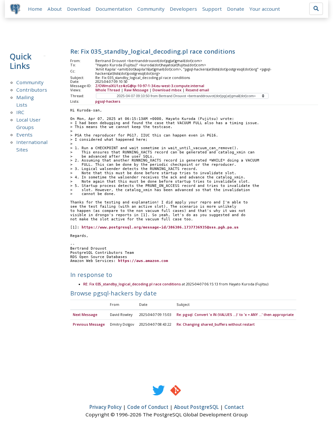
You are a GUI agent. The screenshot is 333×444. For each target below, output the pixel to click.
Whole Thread (107, 90)
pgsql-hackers (107, 101)
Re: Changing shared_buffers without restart (216, 324)
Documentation (114, 9)
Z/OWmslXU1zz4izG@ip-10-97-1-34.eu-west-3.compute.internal (149, 86)
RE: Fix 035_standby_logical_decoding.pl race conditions (132, 284)
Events (24, 134)
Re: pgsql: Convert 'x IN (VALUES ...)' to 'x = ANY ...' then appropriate (235, 314)
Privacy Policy (105, 407)
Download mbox (167, 90)
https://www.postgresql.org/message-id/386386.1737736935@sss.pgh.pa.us (160, 227)
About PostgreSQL (196, 407)
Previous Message (89, 324)
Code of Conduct (147, 407)
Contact (234, 407)
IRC (20, 112)
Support (212, 9)
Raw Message (136, 90)
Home (35, 9)
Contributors (31, 89)
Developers (183, 9)
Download (78, 9)
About (54, 9)
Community (151, 9)
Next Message (85, 314)
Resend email (197, 90)
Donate (235, 9)
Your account (264, 9)
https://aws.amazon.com (143, 261)
